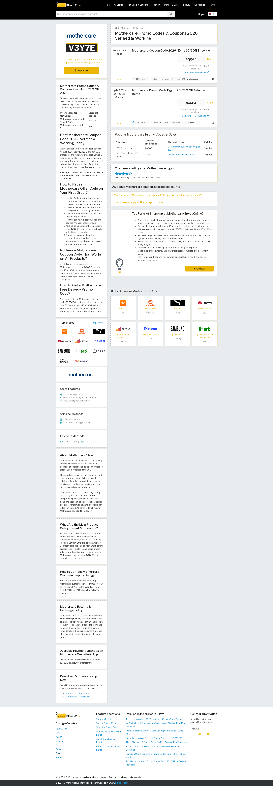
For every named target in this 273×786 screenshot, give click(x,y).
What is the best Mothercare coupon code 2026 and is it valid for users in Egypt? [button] (157, 195)
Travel (212, 5)
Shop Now (81, 70)
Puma (177, 313)
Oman (58, 745)
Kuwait (59, 737)
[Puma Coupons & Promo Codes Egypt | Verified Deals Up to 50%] (177, 303)
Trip (150, 339)
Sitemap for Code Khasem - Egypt (109, 733)
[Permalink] (133, 79)
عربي (202, 14)
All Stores (118, 5)
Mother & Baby (171, 5)
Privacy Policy (121, 783)
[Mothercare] (81, 374)
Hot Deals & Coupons (138, 5)
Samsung (177, 339)
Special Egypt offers (106, 723)
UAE (58, 732)
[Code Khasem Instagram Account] (199, 733)
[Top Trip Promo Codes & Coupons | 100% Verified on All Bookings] (150, 328)
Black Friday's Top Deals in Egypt (108, 748)
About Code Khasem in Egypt (107, 741)
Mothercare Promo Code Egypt (182, 154)
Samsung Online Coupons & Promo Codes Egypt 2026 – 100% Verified (156, 756)
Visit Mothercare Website (194, 72)
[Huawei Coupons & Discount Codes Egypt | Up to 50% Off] (205, 303)
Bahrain (59, 741)
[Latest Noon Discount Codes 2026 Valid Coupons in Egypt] (99, 351)
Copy (210, 59)
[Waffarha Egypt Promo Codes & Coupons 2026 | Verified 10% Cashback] (150, 303)
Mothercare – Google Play (78, 696)
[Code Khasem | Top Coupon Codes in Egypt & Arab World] (116, 28)
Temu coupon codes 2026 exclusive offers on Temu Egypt (154, 719)
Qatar (58, 749)
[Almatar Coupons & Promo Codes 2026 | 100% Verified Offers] (81, 360)
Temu (123, 313)
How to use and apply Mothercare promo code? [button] (139, 202)
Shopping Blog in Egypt (107, 727)
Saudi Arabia (61, 728)
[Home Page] (68, 4)
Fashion (156, 5)
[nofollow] (81, 43)
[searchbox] (111, 14)
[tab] (164, 195)
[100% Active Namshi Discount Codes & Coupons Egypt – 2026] (64, 360)
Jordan (59, 757)
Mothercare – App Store (77, 693)
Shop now (199, 268)
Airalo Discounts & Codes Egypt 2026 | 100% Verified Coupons (156, 742)
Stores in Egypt (103, 719)
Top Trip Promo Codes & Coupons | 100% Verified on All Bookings (152, 748)
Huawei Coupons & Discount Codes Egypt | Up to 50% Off (154, 738)
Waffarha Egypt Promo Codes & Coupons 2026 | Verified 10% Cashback (155, 725)
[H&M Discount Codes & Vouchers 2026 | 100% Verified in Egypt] (99, 360)
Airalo (123, 342)
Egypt (58, 753)
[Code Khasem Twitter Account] (208, 733)
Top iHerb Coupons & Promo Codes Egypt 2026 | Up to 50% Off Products (156, 763)
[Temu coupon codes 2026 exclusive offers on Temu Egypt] (123, 303)
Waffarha (150, 313)
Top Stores (67, 322)
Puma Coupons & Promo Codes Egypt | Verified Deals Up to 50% (154, 732)
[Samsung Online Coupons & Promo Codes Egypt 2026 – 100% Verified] (177, 328)
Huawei (205, 313)
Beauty (186, 5)
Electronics (199, 5)
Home (107, 5)
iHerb (204, 342)
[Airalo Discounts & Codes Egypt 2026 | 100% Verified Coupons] (123, 328)
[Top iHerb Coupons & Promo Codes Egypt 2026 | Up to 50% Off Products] (205, 328)
